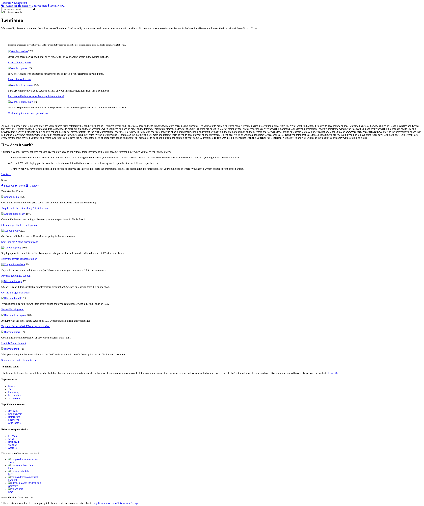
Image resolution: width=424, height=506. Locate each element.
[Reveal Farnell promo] (11, 298)
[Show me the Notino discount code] (10, 230)
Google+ (33, 185)
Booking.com (15, 413)
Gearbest (12, 447)
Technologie (14, 398)
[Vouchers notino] (18, 51)
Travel (11, 389)
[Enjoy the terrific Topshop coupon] (11, 247)
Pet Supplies (14, 395)
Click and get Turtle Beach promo (19, 225)
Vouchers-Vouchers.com (14, 2)
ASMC (12, 438)
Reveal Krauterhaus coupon (15, 275)
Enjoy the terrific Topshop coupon (19, 258)
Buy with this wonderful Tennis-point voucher (25, 326)
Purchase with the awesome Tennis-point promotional (36, 96)
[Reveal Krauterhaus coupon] (13, 264)
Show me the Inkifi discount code (18, 360)
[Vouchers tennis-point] (20, 85)
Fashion (12, 386)
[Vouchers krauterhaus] (20, 101)
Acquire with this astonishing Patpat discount (24, 208)
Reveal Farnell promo (12, 309)
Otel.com (13, 411)
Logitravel (13, 419)
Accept (134, 503)
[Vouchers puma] (17, 68)
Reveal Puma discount (19, 79)
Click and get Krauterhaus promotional (28, 113)
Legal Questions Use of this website (111, 503)
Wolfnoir (12, 444)
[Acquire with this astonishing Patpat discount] (10, 196)
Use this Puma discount (13, 343)
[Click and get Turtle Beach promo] (13, 213)
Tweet (21, 185)
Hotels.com (14, 416)
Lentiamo (6, 174)
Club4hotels (14, 422)
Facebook (8, 185)
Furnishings (14, 392)
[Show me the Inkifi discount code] (10, 348)
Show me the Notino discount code (19, 242)
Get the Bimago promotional (16, 292)
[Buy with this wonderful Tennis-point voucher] (13, 315)
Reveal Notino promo (19, 62)
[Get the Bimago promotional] (11, 281)
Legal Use (333, 373)
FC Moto (13, 435)
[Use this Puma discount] (10, 332)
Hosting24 (13, 441)
